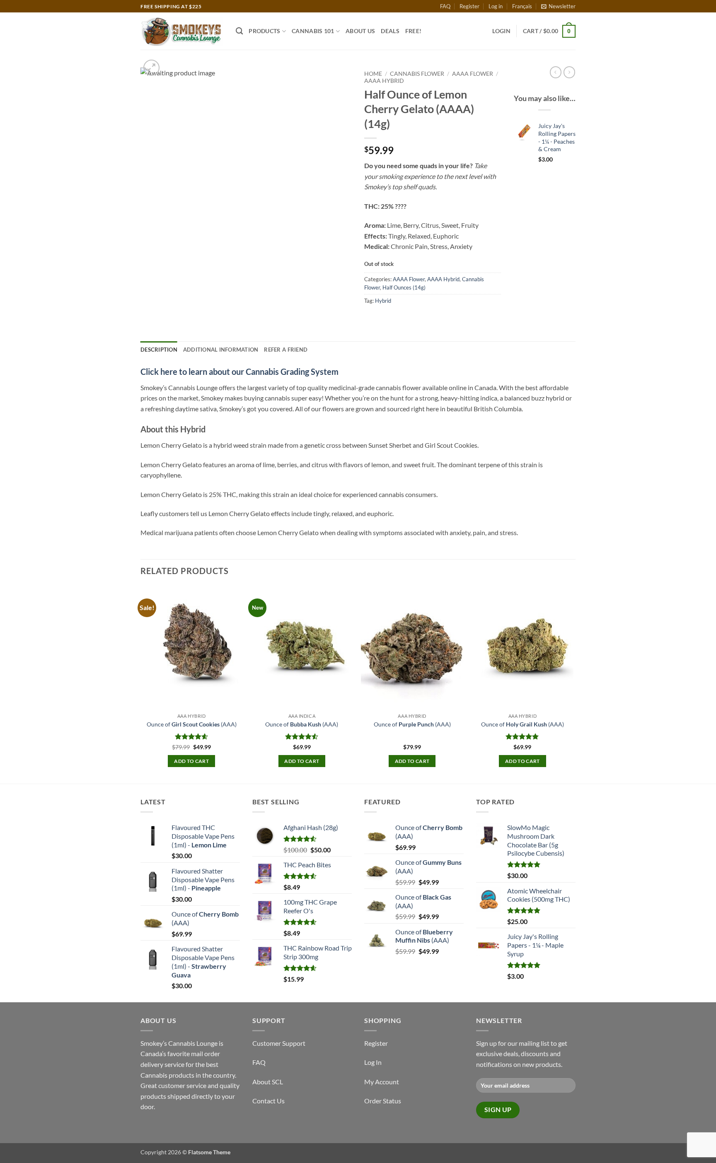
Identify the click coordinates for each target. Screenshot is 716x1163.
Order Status (382, 1101)
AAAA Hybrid (384, 80)
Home (373, 73)
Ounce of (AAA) (192, 724)
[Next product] (555, 72)
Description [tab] (158, 349)
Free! (413, 30)
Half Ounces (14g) (404, 287)
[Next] (573, 684)
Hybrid (383, 300)
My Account (381, 1082)
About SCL (267, 1082)
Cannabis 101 (313, 30)
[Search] (239, 31)
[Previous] (141, 684)
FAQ (445, 6)
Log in (496, 6)
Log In (373, 1062)
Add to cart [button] (191, 761)
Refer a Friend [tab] (285, 349)
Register (469, 6)
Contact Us (268, 1101)
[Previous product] (569, 72)
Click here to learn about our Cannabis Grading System (239, 371)
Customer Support (278, 1043)
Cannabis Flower (417, 73)
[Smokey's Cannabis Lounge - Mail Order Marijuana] (181, 31)
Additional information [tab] (221, 349)
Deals (390, 30)
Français (522, 6)
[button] (558, 6)
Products (264, 30)
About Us (360, 30)
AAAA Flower (472, 73)
